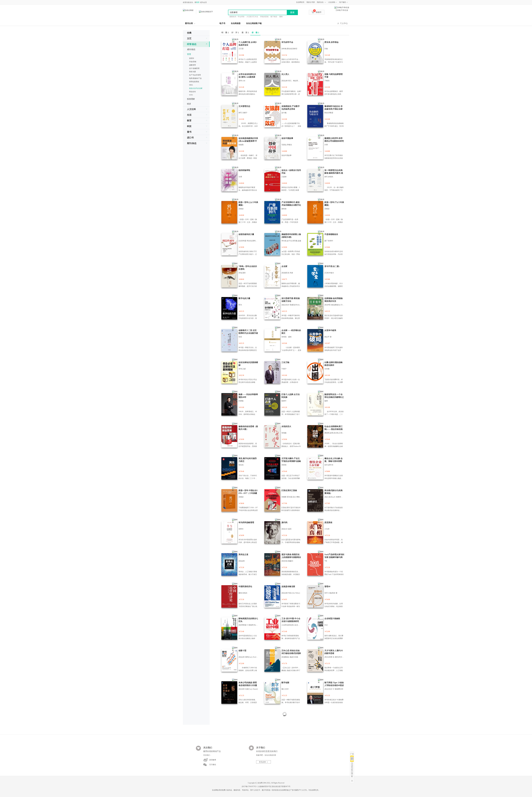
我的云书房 (310, 2)
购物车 (318, 12)
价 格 (255, 32)
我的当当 (320, 2)
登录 (198, 2)
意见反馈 (262, 762)
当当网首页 (300, 2)
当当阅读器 (236, 23)
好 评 (235, 32)
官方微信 (212, 765)
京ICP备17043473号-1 (249, 786)
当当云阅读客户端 (254, 23)
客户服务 (342, 2)
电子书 (222, 23)
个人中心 (344, 23)
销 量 (224, 32)
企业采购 (331, 2)
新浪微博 (212, 760)
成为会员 (203, 2)
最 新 (245, 32)
